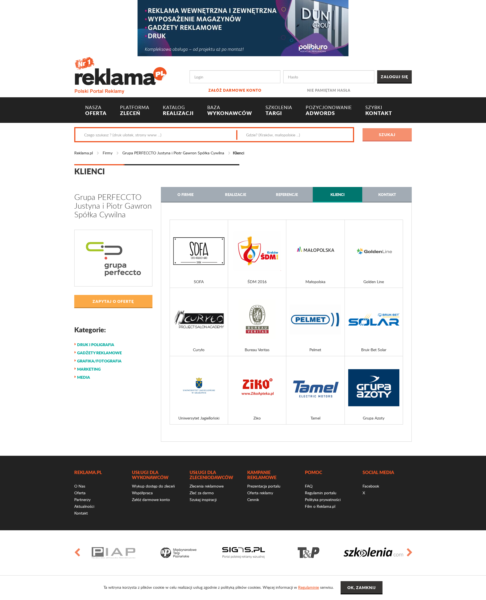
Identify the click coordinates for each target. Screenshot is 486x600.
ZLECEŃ (134, 110)
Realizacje (235, 194)
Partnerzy (82, 499)
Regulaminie (308, 587)
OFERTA (96, 110)
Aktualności (84, 506)
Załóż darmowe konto (235, 90)
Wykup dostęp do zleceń (153, 486)
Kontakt (387, 194)
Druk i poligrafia (95, 344)
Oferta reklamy (260, 492)
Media (83, 377)
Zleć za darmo (202, 492)
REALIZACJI (178, 110)
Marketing (89, 369)
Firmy (107, 152)
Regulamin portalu (320, 492)
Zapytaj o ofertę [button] (113, 301)
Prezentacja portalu (263, 486)
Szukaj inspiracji (203, 499)
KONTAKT (378, 110)
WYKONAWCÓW (229, 110)
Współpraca (142, 492)
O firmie (185, 194)
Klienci (337, 194)
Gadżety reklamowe (99, 352)
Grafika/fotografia (99, 361)
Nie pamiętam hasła (328, 90)
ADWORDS (329, 110)
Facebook (371, 486)
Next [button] (409, 552)
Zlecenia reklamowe (207, 486)
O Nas (79, 486)
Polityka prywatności (323, 499)
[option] (113, 552)
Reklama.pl (83, 152)
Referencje (287, 194)
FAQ (308, 486)
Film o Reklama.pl (320, 506)
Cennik (253, 499)
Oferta (80, 492)
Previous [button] (77, 552)
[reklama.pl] (120, 74)
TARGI (279, 110)
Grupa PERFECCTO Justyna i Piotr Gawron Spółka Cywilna (173, 152)
